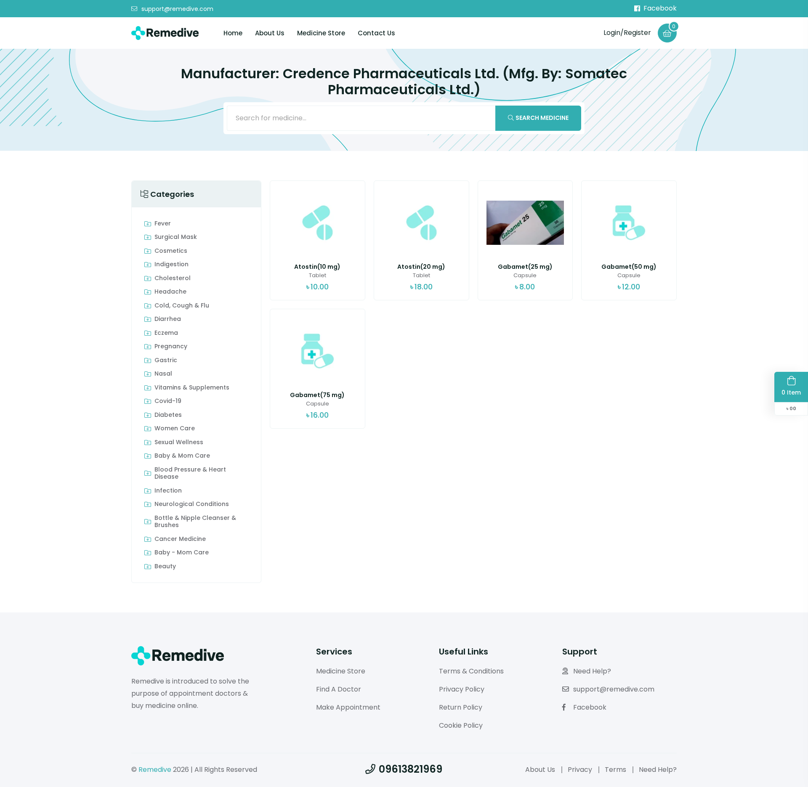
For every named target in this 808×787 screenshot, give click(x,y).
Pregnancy (170, 346)
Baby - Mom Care (181, 552)
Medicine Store (321, 33)
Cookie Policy (461, 725)
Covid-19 (167, 401)
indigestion (171, 264)
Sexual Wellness (178, 442)
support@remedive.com (177, 9)
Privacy (580, 769)
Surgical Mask (175, 237)
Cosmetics (170, 251)
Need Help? (592, 671)
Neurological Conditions (191, 504)
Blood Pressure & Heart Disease (190, 473)
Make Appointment (348, 707)
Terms (615, 769)
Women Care (174, 428)
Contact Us (376, 33)
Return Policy (460, 707)
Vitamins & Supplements (191, 388)
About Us (269, 33)
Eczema (166, 333)
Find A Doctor (338, 689)
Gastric (165, 360)
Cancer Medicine (180, 539)
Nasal (163, 374)
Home (232, 33)
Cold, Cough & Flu (181, 306)
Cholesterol (172, 278)
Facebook (660, 8)
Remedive (154, 769)
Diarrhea (167, 319)
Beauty (165, 566)
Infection (168, 491)
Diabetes (168, 415)
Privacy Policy (461, 689)
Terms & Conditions (471, 671)
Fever (162, 224)
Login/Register (627, 32)
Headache (170, 292)
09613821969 (410, 769)
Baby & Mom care (182, 456)
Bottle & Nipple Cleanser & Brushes (195, 521)
